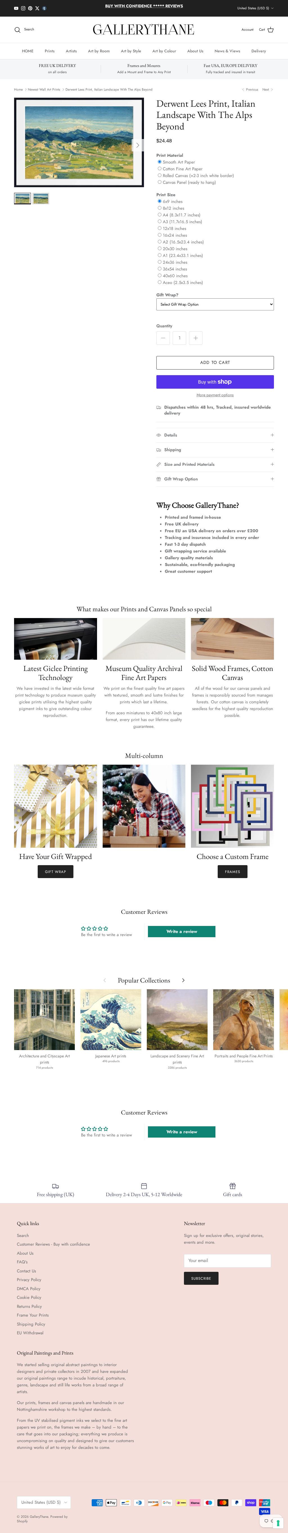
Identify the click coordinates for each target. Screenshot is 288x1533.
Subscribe (201, 1278)
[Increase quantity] (195, 338)
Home (18, 89)
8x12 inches (173, 208)
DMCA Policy (28, 1289)
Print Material (169, 155)
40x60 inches (175, 276)
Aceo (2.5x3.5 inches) (183, 282)
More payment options (215, 395)
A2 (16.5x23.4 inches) (183, 242)
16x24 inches (175, 235)
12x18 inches (174, 228)
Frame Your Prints (33, 1315)
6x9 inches (173, 201)
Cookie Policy (29, 1297)
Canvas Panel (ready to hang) (189, 182)
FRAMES (232, 871)
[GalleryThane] (144, 29)
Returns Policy (29, 1306)
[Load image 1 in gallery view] (79, 142)
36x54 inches (175, 269)
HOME (27, 51)
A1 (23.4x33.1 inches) (183, 255)
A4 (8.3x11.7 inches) (182, 215)
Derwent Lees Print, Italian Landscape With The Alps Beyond (109, 89)
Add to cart (215, 362)
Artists (71, 51)
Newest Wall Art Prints (44, 89)
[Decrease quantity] (163, 338)
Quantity (164, 326)
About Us (195, 51)
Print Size (166, 195)
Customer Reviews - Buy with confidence (53, 1244)
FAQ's (22, 1262)
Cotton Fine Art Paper (182, 169)
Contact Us (26, 1271)
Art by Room (99, 51)
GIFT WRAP (55, 871)
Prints (50, 51)
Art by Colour (164, 51)
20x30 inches (175, 249)
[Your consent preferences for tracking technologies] (278, 1523)
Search (23, 1235)
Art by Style (131, 51)
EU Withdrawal (30, 1333)
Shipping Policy (31, 1324)
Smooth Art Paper (179, 162)
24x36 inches (175, 262)
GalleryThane (39, 1516)
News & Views (227, 51)
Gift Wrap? (167, 295)
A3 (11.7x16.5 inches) (182, 222)
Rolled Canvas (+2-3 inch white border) (198, 176)
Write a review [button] (181, 931)
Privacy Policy (29, 1280)
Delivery (258, 51)
